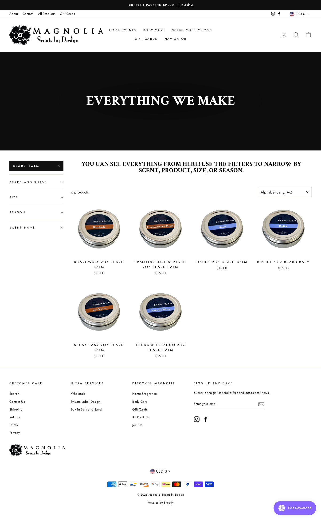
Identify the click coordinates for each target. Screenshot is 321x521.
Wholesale (78, 393)
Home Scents (122, 30)
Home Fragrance (144, 393)
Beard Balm (26, 166)
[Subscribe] (261, 404)
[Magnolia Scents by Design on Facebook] (206, 419)
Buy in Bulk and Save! (86, 409)
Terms (13, 424)
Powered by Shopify (160, 503)
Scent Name (22, 227)
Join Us (137, 424)
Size (13, 197)
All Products (46, 13)
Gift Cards (67, 13)
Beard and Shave (28, 182)
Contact (28, 13)
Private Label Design (86, 401)
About (13, 13)
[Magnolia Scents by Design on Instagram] (197, 419)
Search (14, 393)
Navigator (175, 38)
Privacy (14, 432)
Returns (14, 417)
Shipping (16, 409)
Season (17, 212)
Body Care (154, 30)
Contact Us (17, 401)
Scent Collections (192, 30)
